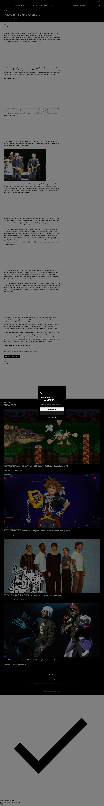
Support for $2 (52, 409)
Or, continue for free (52, 417)
